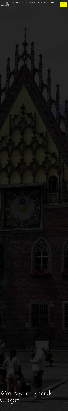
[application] (26, 2)
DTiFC (24, 2)
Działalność (32, 2)
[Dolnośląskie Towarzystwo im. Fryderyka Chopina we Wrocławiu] (5, 4)
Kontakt (52, 2)
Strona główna (16, 2)
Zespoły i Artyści (42, 2)
